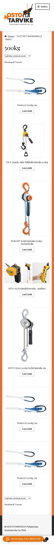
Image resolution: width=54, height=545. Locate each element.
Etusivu (11, 36)
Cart (41, 538)
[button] (23, 539)
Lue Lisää (27, 110)
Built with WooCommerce (16, 533)
